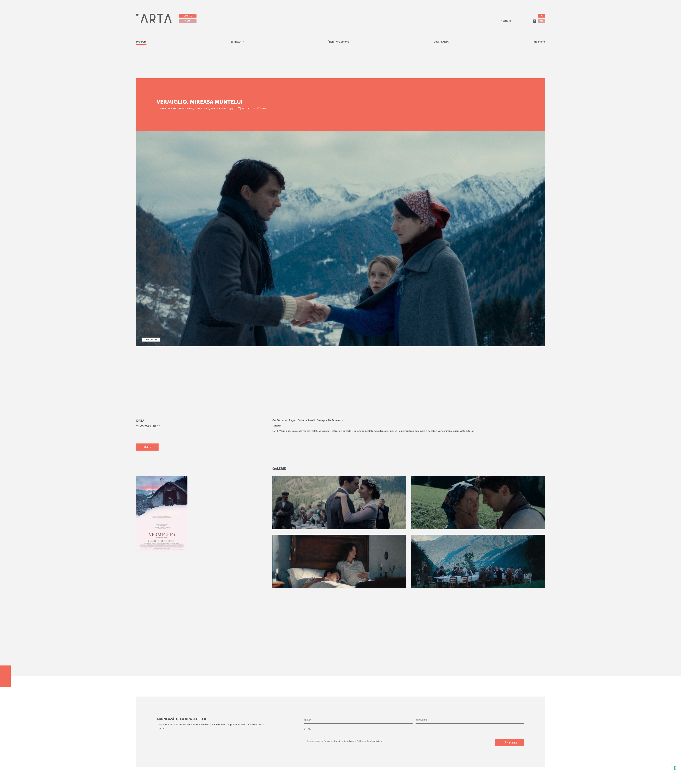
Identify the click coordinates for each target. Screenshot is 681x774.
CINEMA (188, 16)
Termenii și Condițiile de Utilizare (339, 741)
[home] (154, 18)
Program (141, 41)
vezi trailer (151, 339)
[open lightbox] (339, 502)
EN (541, 21)
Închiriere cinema (338, 41)
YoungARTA (237, 41)
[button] (237, 42)
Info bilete (539, 41)
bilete (147, 446)
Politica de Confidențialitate (369, 741)
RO (541, 16)
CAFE (187, 21)
